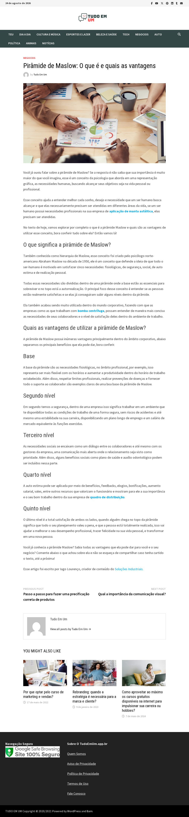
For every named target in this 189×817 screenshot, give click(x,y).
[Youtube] (157, 3)
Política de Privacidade (83, 773)
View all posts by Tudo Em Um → (70, 629)
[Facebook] (152, 3)
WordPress (74, 811)
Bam (89, 811)
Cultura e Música (48, 34)
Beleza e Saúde (106, 34)
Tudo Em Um (40, 74)
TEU (10, 34)
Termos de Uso (77, 783)
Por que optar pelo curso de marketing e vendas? (43, 694)
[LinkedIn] (172, 3)
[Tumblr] (177, 3)
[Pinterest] (167, 3)
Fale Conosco (76, 793)
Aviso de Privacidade (81, 764)
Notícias (48, 43)
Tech (126, 34)
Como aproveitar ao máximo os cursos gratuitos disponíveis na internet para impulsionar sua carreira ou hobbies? (142, 701)
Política (14, 43)
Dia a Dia (25, 34)
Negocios (142, 34)
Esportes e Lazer (78, 34)
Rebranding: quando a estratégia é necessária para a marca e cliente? (94, 696)
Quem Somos (76, 754)
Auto (158, 34)
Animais (31, 43)
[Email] (181, 3)
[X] (162, 3)
